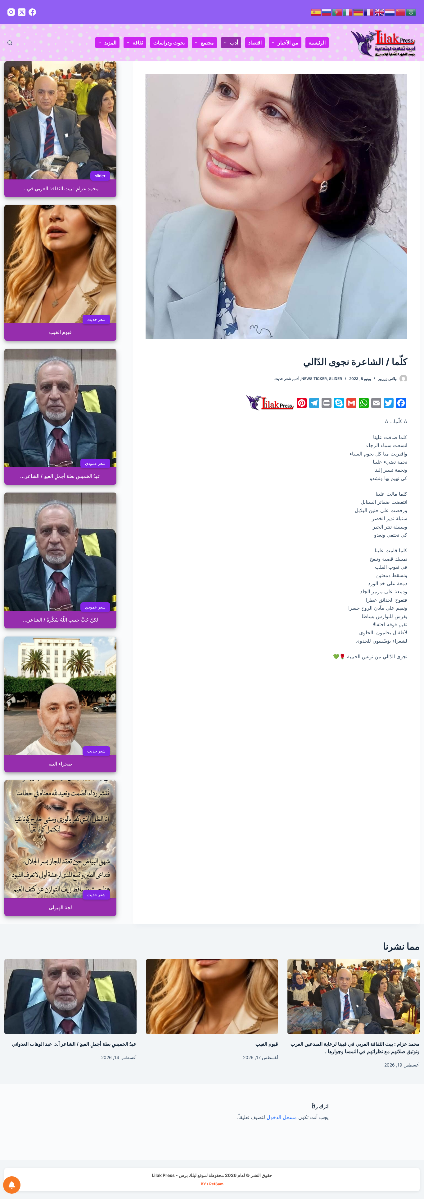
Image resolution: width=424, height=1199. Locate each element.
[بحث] (9, 42)
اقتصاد (255, 42)
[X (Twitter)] (21, 12)
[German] (358, 12)
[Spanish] (316, 12)
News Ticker (314, 378)
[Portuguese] (337, 12)
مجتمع (207, 42)
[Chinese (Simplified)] (400, 12)
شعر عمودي (95, 463)
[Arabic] (411, 12)
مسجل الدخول (282, 1117)
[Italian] (348, 12)
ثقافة (138, 42)
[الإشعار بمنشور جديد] (11, 1185)
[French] (369, 12)
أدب (234, 42)
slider (335, 378)
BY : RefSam (212, 1184)
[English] (379, 12)
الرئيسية (317, 42)
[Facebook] (32, 12)
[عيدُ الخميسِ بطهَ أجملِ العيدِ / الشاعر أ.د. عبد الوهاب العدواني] (70, 996)
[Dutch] (390, 12)
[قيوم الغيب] (212, 996)
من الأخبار (288, 42)
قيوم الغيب (266, 1044)
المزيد (110, 42)
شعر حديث (282, 378)
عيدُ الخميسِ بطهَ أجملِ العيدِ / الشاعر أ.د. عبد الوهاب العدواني (74, 1044)
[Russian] (327, 12)
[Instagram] (11, 12)
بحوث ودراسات (169, 42)
